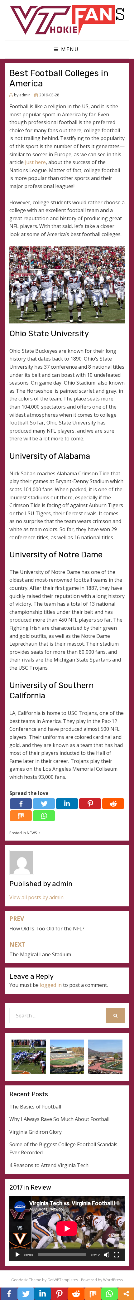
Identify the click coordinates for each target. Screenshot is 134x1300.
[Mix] (21, 815)
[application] (67, 1228)
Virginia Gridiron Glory (35, 1131)
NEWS (32, 833)
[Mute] (106, 1255)
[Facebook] (21, 803)
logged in (51, 985)
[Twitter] (44, 803)
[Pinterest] (90, 803)
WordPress (113, 1280)
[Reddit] (113, 803)
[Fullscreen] (116, 1255)
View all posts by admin (36, 897)
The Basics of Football (35, 1106)
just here (35, 162)
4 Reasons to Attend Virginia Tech (49, 1165)
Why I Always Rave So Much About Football (59, 1119)
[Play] (17, 1255)
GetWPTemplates (62, 1280)
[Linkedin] (67, 803)
